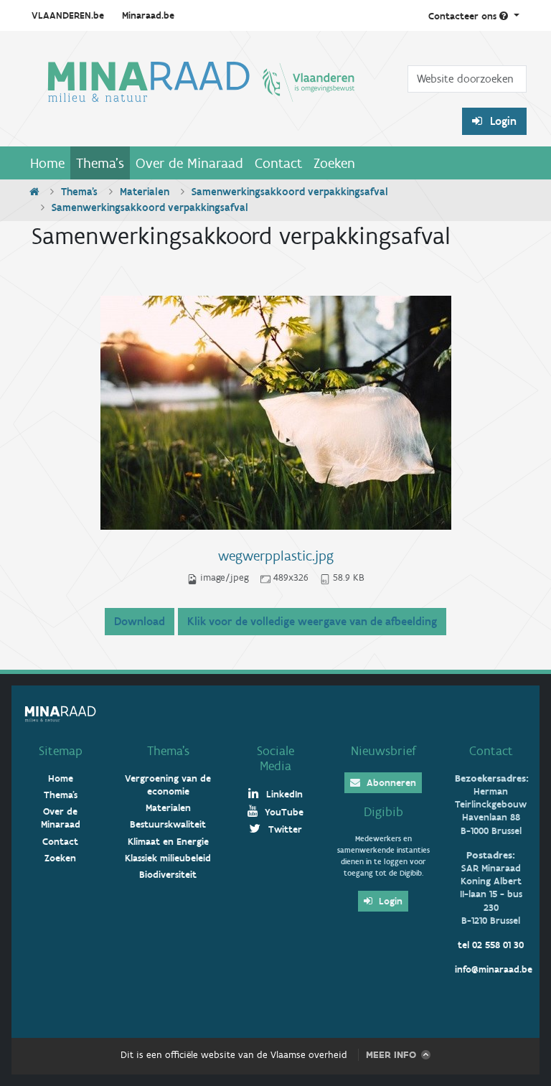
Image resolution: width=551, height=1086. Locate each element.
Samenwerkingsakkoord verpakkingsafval (290, 191)
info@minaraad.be (493, 969)
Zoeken (334, 163)
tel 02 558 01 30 (491, 945)
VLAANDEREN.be (68, 15)
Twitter (283, 829)
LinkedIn (283, 794)
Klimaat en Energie (168, 841)
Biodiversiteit (168, 875)
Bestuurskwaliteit (168, 824)
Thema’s (168, 751)
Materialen (144, 191)
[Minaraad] (201, 94)
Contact (278, 163)
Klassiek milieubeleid (168, 858)
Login (502, 121)
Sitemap (61, 751)
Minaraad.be (148, 15)
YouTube (282, 812)
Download (139, 621)
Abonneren (390, 783)
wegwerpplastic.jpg (276, 555)
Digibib (383, 812)
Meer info (391, 1055)
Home (47, 163)
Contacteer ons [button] (463, 16)
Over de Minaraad (189, 163)
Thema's (100, 163)
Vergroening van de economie (168, 784)
